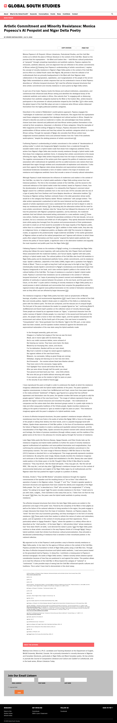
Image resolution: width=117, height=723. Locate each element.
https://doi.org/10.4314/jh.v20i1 (33, 606)
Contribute (66, 14)
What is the (19, 14)
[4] (75, 138)
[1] (37, 67)
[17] (58, 393)
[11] (87, 264)
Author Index (8, 713)
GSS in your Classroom (39, 713)
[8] (57, 227)
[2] (57, 83)
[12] (66, 290)
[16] (56, 380)
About (6, 14)
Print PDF (85, 48)
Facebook (63, 711)
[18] (54, 466)
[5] (90, 193)
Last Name (67, 683)
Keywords (33, 14)
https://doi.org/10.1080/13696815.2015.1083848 (37, 610)
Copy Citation (66, 48)
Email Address (17, 683)
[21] (32, 516)
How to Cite (8, 711)
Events (53, 14)
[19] (47, 490)
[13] (63, 298)
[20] (32, 495)
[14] (88, 309)
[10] (67, 243)
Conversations (44, 14)
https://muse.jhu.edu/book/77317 (34, 574)
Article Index (8, 715)
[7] (85, 214)
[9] (70, 230)
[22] (74, 527)
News (59, 14)
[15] (66, 322)
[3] (81, 101)
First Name (41, 683)
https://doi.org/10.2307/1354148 (34, 614)
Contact (75, 14)
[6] (49, 206)
